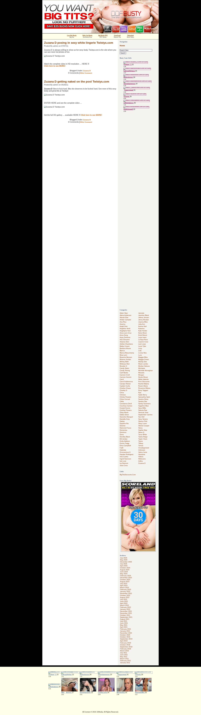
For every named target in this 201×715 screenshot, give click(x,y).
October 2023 (125, 580)
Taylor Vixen (142, 439)
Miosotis (141, 373)
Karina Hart (142, 326)
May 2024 (123, 574)
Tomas (140, 445)
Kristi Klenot (142, 335)
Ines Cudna (124, 457)
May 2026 (123, 560)
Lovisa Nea (142, 353)
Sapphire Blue (143, 406)
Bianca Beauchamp (127, 353)
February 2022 (125, 607)
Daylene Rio (124, 423)
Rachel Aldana (143, 384)
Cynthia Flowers (126, 410)
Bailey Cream (125, 346)
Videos (140, 457)
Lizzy (140, 348)
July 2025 (123, 564)
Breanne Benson (126, 357)
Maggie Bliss (143, 357)
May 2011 (123, 657)
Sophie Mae (142, 430)
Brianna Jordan (125, 359)
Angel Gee (123, 326)
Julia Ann (141, 324)
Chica (122, 392)
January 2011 (125, 663)
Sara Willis (142, 408)
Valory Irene (142, 452)
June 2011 (124, 655)
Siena (140, 428)
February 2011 (125, 661)
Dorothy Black (125, 437)
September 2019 (126, 639)
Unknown (141, 450)
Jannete (141, 313)
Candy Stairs (124, 368)
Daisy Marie (124, 412)
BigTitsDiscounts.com (128, 475)
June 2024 (124, 572)
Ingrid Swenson (125, 459)
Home (122, 46)
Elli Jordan (123, 439)
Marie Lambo (143, 364)
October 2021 (125, 615)
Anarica (122, 324)
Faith (121, 448)
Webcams (142, 459)
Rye (139, 392)
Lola (139, 351)
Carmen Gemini (125, 377)
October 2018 (125, 645)
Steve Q (141, 432)
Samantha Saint (144, 397)
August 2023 (124, 581)
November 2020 (126, 633)
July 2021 (123, 621)
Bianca (122, 351)
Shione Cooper (143, 426)
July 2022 (123, 599)
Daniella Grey (125, 419)
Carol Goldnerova (126, 381)
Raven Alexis (143, 386)
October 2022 (125, 595)
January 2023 (125, 591)
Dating (122, 421)
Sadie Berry (142, 395)
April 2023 (123, 585)
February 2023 (125, 589)
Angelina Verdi (125, 328)
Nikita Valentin (143, 379)
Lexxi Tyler (142, 346)
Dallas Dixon (124, 415)
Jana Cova (124, 465)
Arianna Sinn (124, 342)
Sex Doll (141, 417)
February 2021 (125, 629)
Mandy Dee (142, 362)
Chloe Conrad (125, 399)
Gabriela (123, 450)
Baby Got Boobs (87, 35)
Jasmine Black (143, 315)
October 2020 (125, 635)
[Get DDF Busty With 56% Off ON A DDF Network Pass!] (100, 33)
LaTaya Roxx (143, 339)
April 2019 (123, 641)
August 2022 (124, 597)
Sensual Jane (143, 412)
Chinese (123, 395)
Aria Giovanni (125, 339)
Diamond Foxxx (125, 428)
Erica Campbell (125, 445)
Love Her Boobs (72, 35)
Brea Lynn (123, 355)
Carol (122, 379)
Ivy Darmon (124, 463)
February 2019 (125, 643)
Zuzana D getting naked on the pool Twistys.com (76, 81)
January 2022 (125, 609)
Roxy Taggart (143, 390)
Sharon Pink (142, 421)
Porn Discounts (143, 381)
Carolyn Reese (125, 384)
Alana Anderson (125, 315)
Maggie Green (143, 359)
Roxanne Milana (144, 388)
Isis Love (123, 461)
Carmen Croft (125, 375)
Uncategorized (143, 448)
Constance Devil (126, 404)
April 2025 (123, 566)
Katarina (141, 328)
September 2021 (126, 617)
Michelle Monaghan (145, 370)
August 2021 (124, 619)
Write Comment (86, 73)
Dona (122, 434)
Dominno (123, 432)
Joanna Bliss (143, 322)
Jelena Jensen (143, 317)
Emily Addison (125, 441)
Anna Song (124, 335)
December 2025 (126, 562)
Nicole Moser (143, 377)
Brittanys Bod (124, 364)
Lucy (140, 355)
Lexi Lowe (142, 344)
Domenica (123, 430)
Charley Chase (125, 388)
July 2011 (123, 653)
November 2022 (126, 593)
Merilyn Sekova (144, 366)
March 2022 (124, 605)
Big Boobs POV (103, 35)
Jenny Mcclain (143, 320)
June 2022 (124, 601)
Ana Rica (123, 322)
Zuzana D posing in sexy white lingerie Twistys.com (78, 42)
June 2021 (124, 623)
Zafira (140, 461)
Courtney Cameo (126, 406)
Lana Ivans (142, 337)
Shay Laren (142, 423)
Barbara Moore (125, 348)
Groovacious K (125, 452)
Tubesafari (130, 35)
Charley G (123, 390)
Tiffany (140, 443)
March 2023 (124, 587)
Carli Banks (124, 373)
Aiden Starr (124, 313)
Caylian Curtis (125, 386)
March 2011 (124, 659)
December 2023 (126, 578)
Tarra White (142, 434)
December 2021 (126, 611)
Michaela (141, 368)
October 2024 (125, 568)
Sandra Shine (143, 399)
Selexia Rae (142, 410)
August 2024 (124, 570)
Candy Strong (125, 370)
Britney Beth (124, 362)
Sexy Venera (143, 419)
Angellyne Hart (125, 331)
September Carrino (145, 415)
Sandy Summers (144, 404)
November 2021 (126, 613)
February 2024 (125, 576)
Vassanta (141, 454)
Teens (140, 441)
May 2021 (123, 625)
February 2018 (125, 649)
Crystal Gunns (125, 408)
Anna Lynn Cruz (125, 333)
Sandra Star (142, 401)
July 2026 (123, 558)
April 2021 (123, 627)
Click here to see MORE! (54, 66)
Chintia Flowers (125, 397)
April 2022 (123, 603)
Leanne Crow (143, 342)
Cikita (122, 401)
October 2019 (125, 637)
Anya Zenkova (125, 337)
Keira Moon (142, 333)
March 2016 (124, 651)
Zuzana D (87, 71)
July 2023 (123, 583)
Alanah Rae (124, 317)
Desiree (122, 426)
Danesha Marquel (126, 417)
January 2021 (125, 631)
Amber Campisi (125, 320)
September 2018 (126, 647)
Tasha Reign (142, 437)
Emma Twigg (124, 443)
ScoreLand (117, 35)
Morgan (141, 375)
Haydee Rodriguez (126, 454)
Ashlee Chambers (126, 344)
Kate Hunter (142, 331)
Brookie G (123, 366)
